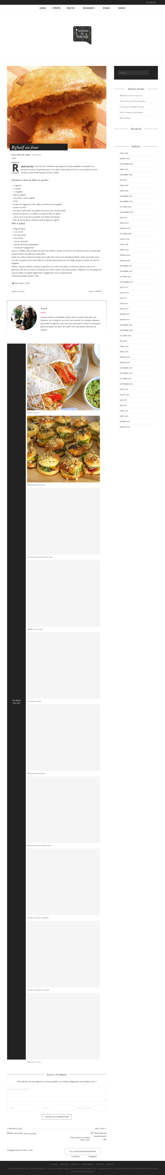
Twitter (30, 291)
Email (41, 291)
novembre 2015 (126, 373)
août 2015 (124, 389)
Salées (27, 155)
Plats (14, 155)
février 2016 (125, 357)
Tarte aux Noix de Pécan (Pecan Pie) (132, 101)
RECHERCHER (150, 2)
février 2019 (125, 228)
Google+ (37, 291)
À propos (56, 8)
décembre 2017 (126, 266)
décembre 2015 (126, 368)
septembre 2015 (126, 384)
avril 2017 (124, 303)
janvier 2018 (125, 260)
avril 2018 (124, 244)
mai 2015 (123, 405)
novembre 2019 (126, 201)
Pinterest (34, 291)
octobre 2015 (125, 378)
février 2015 (125, 421)
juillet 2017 (124, 293)
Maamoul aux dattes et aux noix (131, 95)
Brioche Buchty (125, 118)
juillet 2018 (124, 239)
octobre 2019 (125, 207)
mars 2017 (124, 309)
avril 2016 (124, 346)
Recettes (71, 8)
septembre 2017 (126, 282)
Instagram (84, 3)
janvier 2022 (125, 158)
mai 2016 (123, 341)
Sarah (14, 158)
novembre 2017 (126, 271)
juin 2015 (123, 400)
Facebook (80, 3)
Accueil (43, 8)
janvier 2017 (125, 319)
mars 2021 (124, 169)
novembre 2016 (126, 330)
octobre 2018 (125, 234)
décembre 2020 (126, 175)
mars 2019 (124, 223)
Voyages (106, 8)
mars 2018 (124, 250)
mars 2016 (124, 352)
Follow (82, 1151)
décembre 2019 (126, 196)
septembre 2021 (126, 164)
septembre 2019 (126, 212)
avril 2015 (124, 411)
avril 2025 (124, 153)
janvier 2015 (125, 427)
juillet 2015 (124, 394)
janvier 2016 (125, 362)
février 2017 (125, 314)
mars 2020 (124, 191)
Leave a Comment (95, 291)
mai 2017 (123, 298)
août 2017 (124, 287)
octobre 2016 (125, 335)
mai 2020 (123, 180)
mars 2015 (124, 416)
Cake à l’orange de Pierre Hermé (131, 112)
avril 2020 (124, 185)
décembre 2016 (126, 325)
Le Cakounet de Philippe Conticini (132, 107)
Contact (122, 8)
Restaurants (88, 8)
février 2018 (125, 255)
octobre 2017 (125, 276)
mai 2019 (123, 217)
